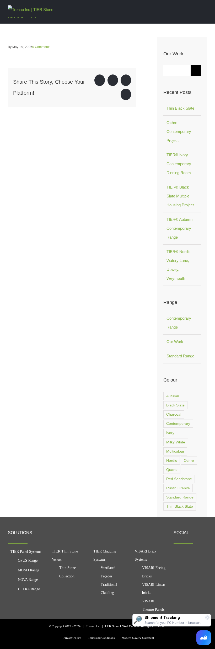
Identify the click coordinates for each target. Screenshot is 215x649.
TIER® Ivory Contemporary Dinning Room (178, 164)
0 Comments (41, 47)
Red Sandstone (179, 479)
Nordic (171, 461)
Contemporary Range (178, 322)
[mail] (176, 564)
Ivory (170, 433)
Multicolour (175, 451)
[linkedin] (204, 554)
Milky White (175, 442)
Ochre (189, 461)
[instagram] (194, 554)
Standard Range (180, 356)
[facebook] (176, 554)
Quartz (172, 470)
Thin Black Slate (180, 108)
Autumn (172, 396)
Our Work (174, 341)
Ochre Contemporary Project (178, 131)
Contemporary (178, 424)
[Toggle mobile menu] (205, 9)
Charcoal (173, 414)
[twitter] (185, 554)
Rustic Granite (178, 488)
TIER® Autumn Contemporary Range (179, 228)
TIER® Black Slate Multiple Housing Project (180, 196)
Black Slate (175, 405)
